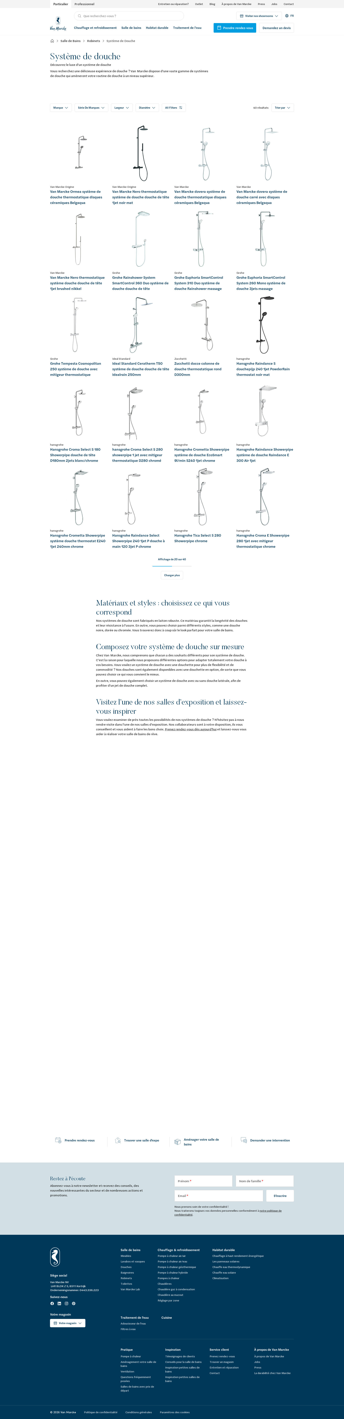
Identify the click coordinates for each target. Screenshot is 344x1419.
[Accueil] (52, 40)
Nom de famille (250, 1181)
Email (182, 1196)
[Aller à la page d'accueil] (58, 23)
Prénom (184, 1181)
